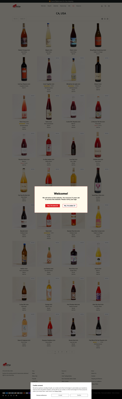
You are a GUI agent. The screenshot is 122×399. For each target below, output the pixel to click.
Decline (79, 395)
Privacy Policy (58, 391)
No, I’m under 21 (69, 206)
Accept (60, 395)
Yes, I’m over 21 (52, 206)
